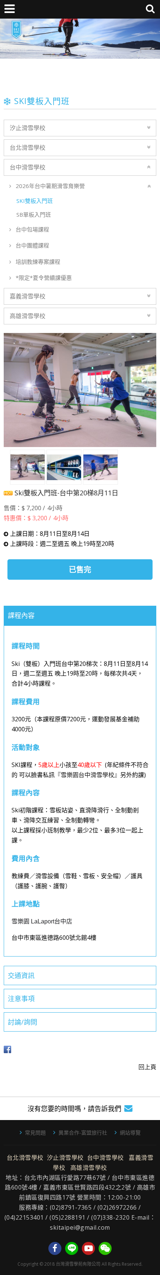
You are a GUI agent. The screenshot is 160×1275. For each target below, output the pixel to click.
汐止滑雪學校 (27, 128)
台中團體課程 (31, 245)
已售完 (80, 569)
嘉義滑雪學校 (27, 296)
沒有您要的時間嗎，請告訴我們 (74, 1108)
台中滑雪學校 (27, 167)
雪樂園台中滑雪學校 (87, 775)
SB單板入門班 (33, 214)
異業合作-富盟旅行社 (82, 1132)
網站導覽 (130, 1132)
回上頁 (147, 1067)
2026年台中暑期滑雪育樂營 (49, 186)
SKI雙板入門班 (34, 200)
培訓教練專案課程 (37, 261)
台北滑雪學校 (27, 147)
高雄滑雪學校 (27, 316)
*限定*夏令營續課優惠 (43, 277)
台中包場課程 (31, 229)
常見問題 (35, 1132)
